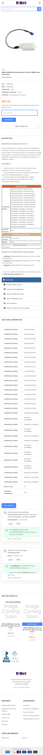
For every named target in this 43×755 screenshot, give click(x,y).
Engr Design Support (9, 705)
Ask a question (9, 505)
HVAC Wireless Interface (12, 274)
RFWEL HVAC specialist (20, 245)
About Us (5, 721)
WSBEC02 (7, 256)
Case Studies (6, 714)
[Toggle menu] (3, 3)
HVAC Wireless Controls (31, 719)
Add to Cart (32, 624)
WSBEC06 (15, 566)
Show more (11, 575)
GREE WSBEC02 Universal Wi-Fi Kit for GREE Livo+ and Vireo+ (10, 626)
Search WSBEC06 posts (15, 299)
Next (41, 621)
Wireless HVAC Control (14, 285)
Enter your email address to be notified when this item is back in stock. (21, 106)
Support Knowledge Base (15, 289)
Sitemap (4, 724)
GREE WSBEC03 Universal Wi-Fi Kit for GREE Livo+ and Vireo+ (32, 630)
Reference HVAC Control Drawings (18, 308)
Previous (2, 621)
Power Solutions (28, 712)
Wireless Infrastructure (31, 715)
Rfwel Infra (5, 738)
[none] (21, 40)
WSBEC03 (7, 261)
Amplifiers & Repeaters (31, 709)
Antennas (26, 705)
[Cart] (40, 3)
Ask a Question (12, 303)
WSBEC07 (7, 265)
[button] (21, 126)
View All (24, 738)
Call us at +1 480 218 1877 (21, 687)
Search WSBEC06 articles (15, 294)
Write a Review (6, 77)
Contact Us (5, 718)
